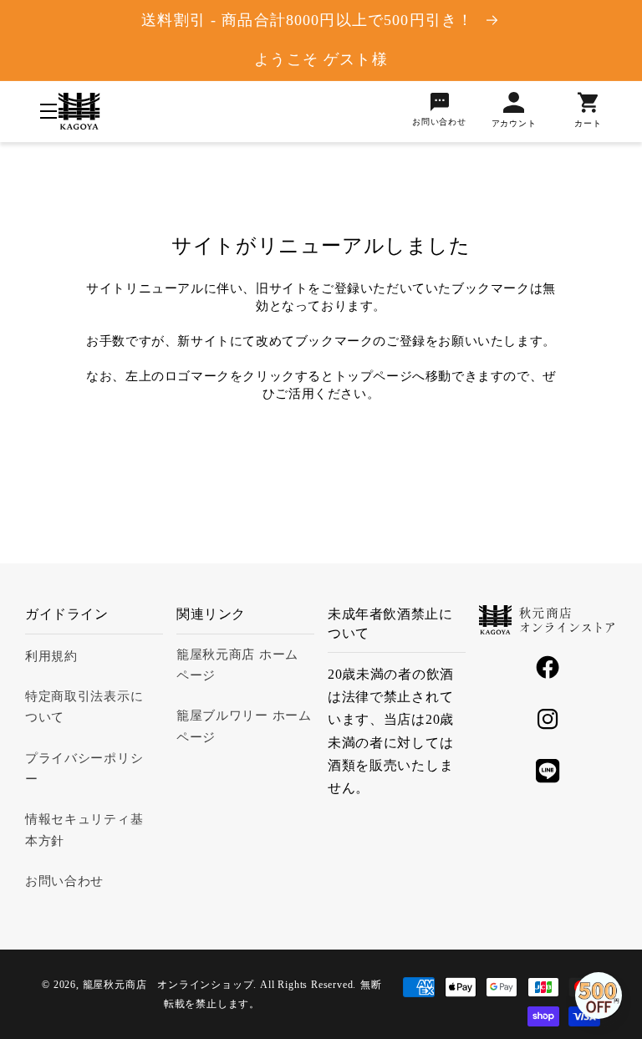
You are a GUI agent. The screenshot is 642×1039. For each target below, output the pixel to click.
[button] (48, 112)
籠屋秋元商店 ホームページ (237, 665)
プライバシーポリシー (84, 768)
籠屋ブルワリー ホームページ (244, 726)
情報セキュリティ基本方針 (84, 829)
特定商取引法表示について (84, 707)
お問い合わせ (64, 881)
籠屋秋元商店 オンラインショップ (168, 985)
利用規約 (51, 656)
